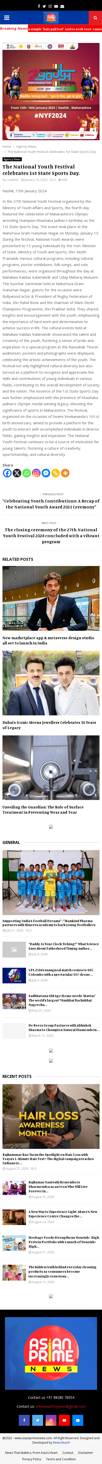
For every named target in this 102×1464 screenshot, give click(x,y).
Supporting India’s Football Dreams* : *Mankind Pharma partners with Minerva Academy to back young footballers (49, 923)
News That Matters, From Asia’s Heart (31, 1453)
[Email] (77, 1420)
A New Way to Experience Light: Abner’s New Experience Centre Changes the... (62, 1213)
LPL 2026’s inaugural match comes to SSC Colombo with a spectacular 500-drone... (61, 972)
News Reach (61, 1442)
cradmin (13, 180)
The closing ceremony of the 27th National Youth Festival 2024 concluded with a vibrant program (51, 535)
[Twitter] (37, 1420)
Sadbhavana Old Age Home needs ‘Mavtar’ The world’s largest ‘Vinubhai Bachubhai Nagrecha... (62, 1000)
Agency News (12, 159)
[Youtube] (64, 1420)
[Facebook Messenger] (46, 473)
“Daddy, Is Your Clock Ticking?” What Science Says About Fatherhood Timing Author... (63, 946)
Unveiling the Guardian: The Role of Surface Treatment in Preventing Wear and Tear (43, 809)
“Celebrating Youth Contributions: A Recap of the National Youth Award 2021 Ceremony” (51, 503)
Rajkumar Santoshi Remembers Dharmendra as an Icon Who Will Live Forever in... (58, 1186)
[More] (65, 473)
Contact (67, 1453)
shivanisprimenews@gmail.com (61, 1406)
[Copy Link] (55, 473)
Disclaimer (85, 1453)
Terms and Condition (61, 1459)
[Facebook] (7, 473)
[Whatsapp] (26, 473)
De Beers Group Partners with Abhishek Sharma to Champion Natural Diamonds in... (64, 1027)
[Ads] (51, 827)
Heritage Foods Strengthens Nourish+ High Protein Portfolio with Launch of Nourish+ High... (63, 1241)
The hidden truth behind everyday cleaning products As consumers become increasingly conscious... (62, 1271)
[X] (17, 473)
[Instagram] (36, 473)
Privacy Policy (31, 1459)
